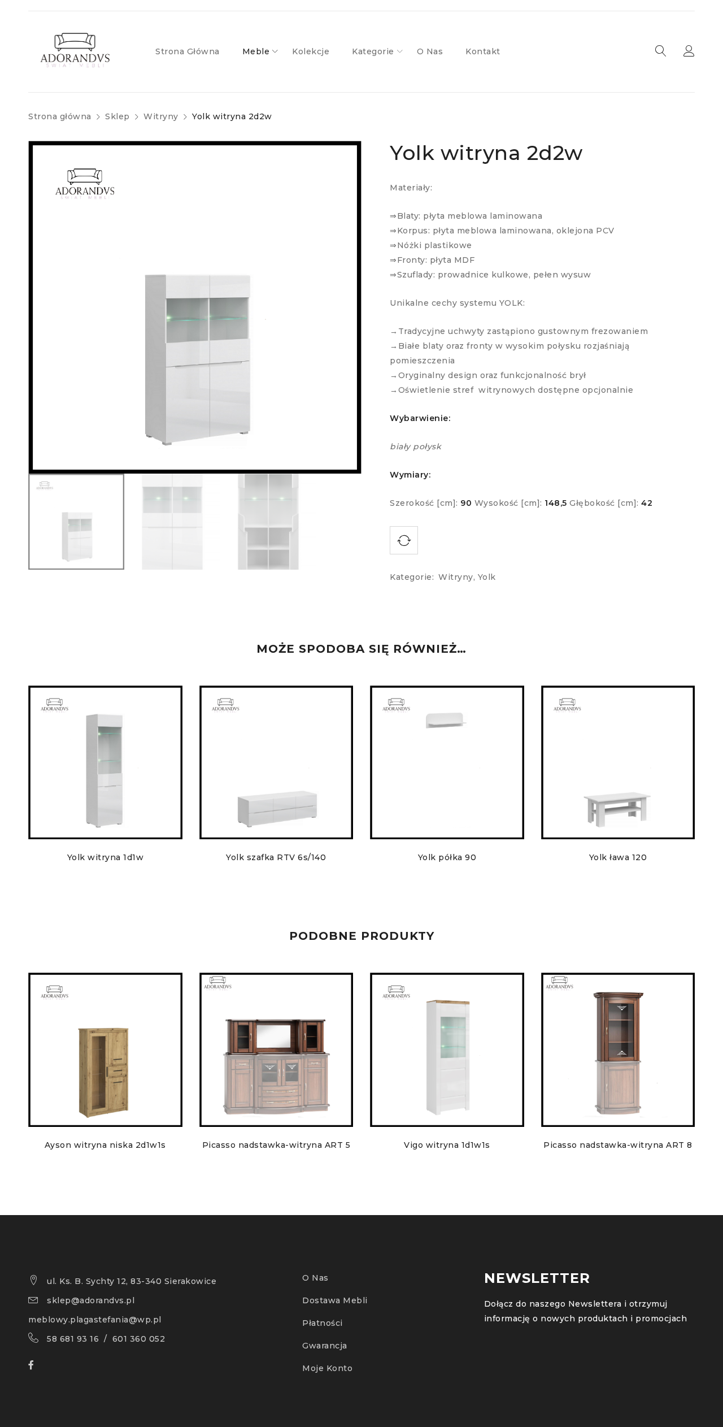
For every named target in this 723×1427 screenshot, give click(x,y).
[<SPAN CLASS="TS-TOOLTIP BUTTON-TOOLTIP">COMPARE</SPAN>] (404, 540)
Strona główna (60, 116)
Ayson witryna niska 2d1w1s (105, 1145)
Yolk (487, 577)
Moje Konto (327, 1368)
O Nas (315, 1278)
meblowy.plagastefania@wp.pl (95, 1320)
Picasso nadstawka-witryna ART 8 (617, 1145)
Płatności (322, 1323)
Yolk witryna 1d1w (105, 857)
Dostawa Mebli (335, 1300)
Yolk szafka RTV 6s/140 (276, 857)
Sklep (117, 116)
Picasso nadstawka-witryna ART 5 (276, 1145)
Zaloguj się (689, 51)
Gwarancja (324, 1346)
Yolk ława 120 (618, 857)
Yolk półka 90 (447, 857)
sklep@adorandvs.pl (90, 1300)
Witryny (160, 116)
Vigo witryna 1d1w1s (447, 1145)
